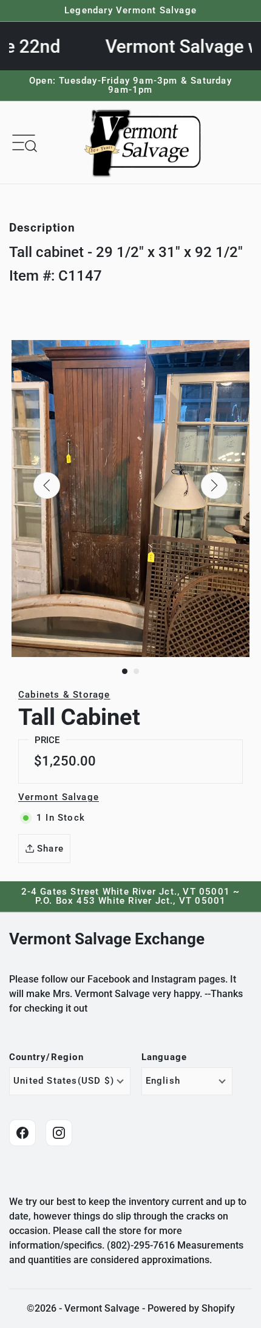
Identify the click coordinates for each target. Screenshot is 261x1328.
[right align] (214, 485)
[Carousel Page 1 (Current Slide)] (124, 671)
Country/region (46, 1057)
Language (164, 1057)
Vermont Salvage (58, 797)
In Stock (60, 817)
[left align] (46, 485)
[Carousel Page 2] (136, 671)
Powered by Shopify (191, 1308)
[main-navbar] (23, 142)
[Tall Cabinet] (130, 498)
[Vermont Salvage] (145, 142)
